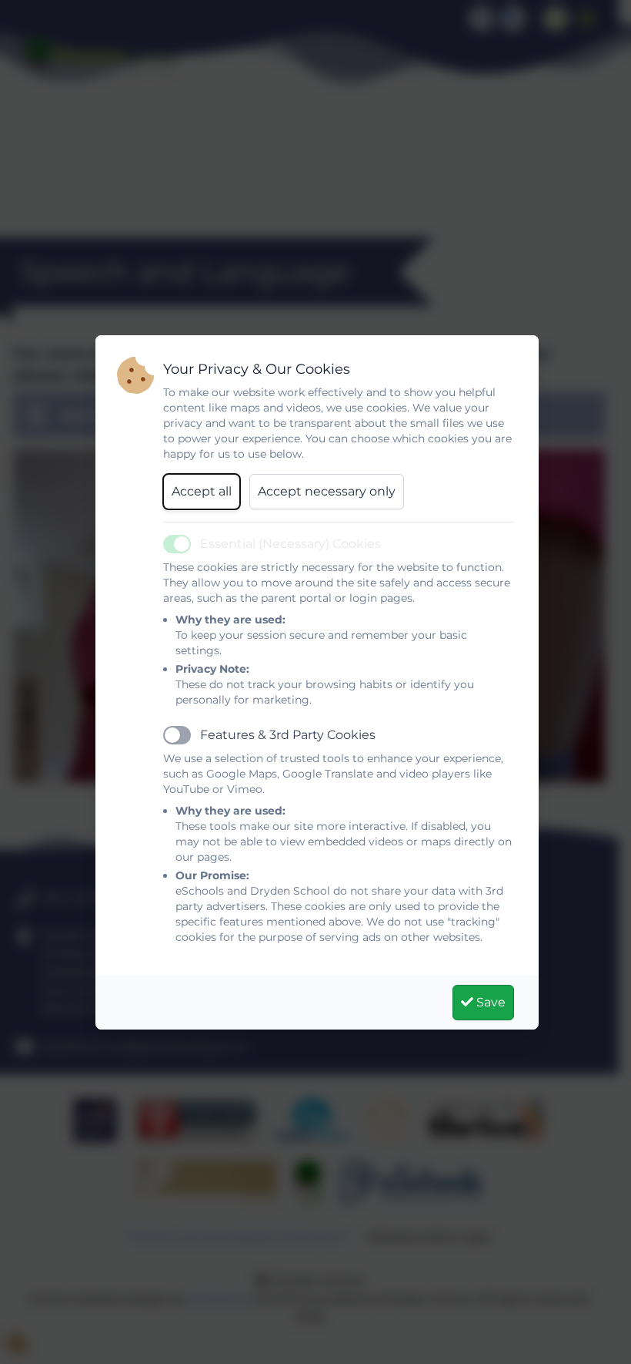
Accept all (202, 491)
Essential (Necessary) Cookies (290, 543)
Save (489, 1002)
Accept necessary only (327, 491)
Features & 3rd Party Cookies (288, 734)
